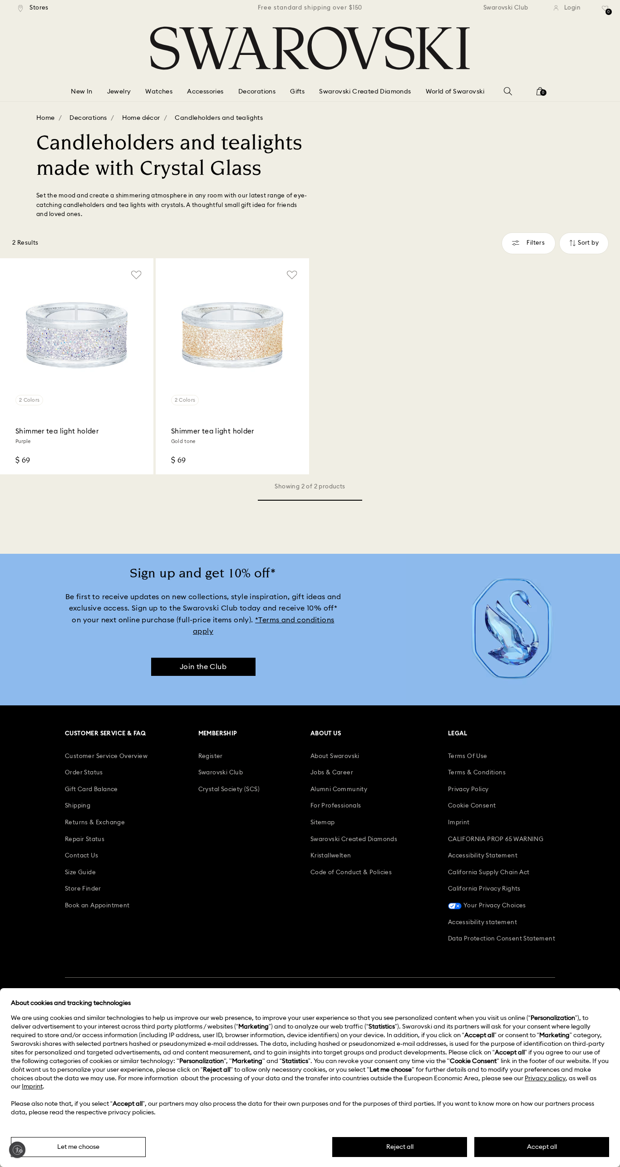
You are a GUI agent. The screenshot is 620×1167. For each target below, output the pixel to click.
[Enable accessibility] (17, 1150)
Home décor (141, 118)
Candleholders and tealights (219, 118)
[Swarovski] (310, 48)
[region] (310, 8)
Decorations (88, 118)
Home (45, 118)
